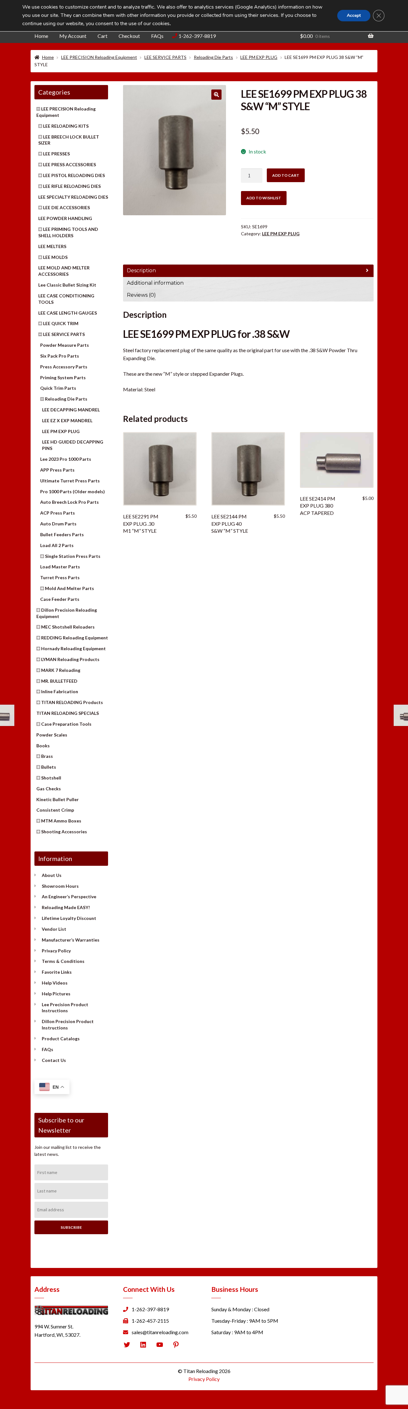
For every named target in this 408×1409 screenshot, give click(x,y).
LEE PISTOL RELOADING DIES (74, 175)
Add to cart (285, 175)
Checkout (129, 36)
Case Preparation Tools (66, 724)
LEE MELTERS (52, 246)
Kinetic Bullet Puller (57, 799)
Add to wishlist (263, 198)
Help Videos (55, 983)
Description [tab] (141, 270)
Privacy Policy (56, 950)
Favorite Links (57, 972)
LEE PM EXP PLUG (258, 57)
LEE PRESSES (56, 153)
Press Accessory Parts (63, 366)
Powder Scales (51, 734)
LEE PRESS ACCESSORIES (69, 164)
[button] (216, 94)
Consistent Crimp (55, 810)
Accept (354, 15)
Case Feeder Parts (59, 599)
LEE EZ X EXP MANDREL (67, 420)
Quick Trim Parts (58, 388)
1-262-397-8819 (197, 36)
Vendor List (54, 929)
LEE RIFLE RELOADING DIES (72, 186)
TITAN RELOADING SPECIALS (67, 713)
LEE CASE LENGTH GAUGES (67, 313)
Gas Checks (48, 788)
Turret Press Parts (60, 577)
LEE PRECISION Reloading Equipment (99, 57)
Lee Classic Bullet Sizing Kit (67, 285)
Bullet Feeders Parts (62, 534)
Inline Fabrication (59, 691)
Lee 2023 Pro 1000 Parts (65, 459)
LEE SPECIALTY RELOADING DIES (73, 197)
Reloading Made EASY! (66, 907)
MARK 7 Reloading (60, 670)
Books (43, 745)
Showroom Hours (60, 886)
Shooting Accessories (64, 831)
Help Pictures (56, 993)
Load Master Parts (60, 566)
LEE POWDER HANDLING (65, 218)
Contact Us (54, 1060)
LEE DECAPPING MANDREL (71, 409)
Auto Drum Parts (58, 523)
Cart (102, 36)
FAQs (157, 36)
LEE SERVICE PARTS (165, 57)
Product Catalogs (61, 1038)
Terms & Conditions (63, 961)
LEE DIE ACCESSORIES (66, 207)
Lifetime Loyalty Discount (69, 918)
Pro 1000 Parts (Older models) (72, 491)
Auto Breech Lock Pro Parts (69, 502)
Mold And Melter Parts (69, 588)
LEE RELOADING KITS (66, 126)
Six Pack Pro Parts (59, 356)
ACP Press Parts (57, 513)
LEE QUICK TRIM (60, 323)
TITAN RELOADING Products (72, 702)
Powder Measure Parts (64, 345)
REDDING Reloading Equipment (74, 637)
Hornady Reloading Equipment (73, 648)
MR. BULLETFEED (59, 681)
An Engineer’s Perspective (69, 896)
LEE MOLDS (55, 257)
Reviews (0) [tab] (141, 295)
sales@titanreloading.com (160, 1332)
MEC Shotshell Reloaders (68, 627)
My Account (72, 36)
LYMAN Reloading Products (70, 659)
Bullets (48, 767)
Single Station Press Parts (72, 556)
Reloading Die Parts (213, 57)
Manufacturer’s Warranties (70, 940)
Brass (47, 756)
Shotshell (51, 777)
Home (41, 36)
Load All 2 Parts (57, 545)
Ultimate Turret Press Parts (70, 480)
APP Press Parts (57, 470)
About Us (52, 875)
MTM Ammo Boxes (61, 820)
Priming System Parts (63, 377)
